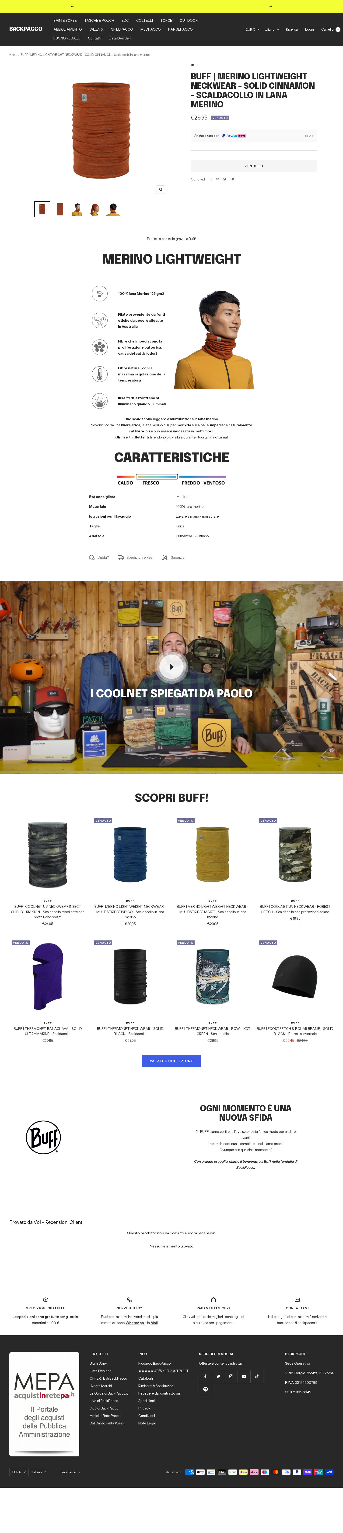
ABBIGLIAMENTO (67, 29)
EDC (125, 20)
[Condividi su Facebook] (211, 179)
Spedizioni (146, 1401)
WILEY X (96, 29)
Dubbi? (103, 557)
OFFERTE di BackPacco (108, 1378)
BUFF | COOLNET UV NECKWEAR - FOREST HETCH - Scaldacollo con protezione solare (295, 909)
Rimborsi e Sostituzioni (156, 1386)
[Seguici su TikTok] (256, 1376)
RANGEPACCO (180, 29)
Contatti (94, 38)
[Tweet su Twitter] (225, 179)
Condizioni (146, 1415)
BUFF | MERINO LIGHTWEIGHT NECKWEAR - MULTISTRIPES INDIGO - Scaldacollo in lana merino (130, 911)
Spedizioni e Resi (140, 557)
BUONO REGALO (66, 38)
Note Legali (147, 1423)
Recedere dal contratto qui (159, 1393)
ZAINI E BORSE (65, 20)
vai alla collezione (171, 1061)
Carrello (330, 29)
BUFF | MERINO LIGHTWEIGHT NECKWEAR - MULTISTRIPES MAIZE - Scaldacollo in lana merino (212, 911)
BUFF (195, 65)
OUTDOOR (189, 20)
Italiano (269, 29)
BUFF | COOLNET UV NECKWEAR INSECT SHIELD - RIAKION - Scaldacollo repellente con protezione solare (47, 911)
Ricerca (292, 29)
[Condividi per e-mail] (232, 179)
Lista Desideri (120, 38)
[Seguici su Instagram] (231, 1376)
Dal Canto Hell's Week (107, 1423)
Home (13, 55)
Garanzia (177, 557)
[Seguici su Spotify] (205, 1389)
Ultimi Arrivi (99, 1363)
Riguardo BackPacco (154, 1363)
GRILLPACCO (122, 29)
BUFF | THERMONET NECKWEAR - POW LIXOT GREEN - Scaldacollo (213, 1031)
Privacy (144, 1408)
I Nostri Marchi (101, 1386)
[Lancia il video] (171, 667)
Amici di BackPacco (105, 1415)
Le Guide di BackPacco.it (109, 1393)
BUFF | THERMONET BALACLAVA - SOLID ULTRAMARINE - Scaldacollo (48, 1031)
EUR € (250, 29)
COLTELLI (144, 20)
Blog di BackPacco (104, 1408)
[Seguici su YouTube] (244, 1376)
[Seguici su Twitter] (218, 1376)
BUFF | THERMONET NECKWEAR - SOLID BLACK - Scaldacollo (130, 1031)
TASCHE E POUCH (99, 20)
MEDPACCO (150, 29)
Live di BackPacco (104, 1401)
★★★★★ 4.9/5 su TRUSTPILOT (163, 1371)
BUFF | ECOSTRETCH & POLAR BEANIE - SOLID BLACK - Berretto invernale (295, 1031)
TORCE (166, 20)
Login (309, 29)
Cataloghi (146, 1378)
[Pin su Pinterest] (217, 179)
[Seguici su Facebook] (205, 1376)
